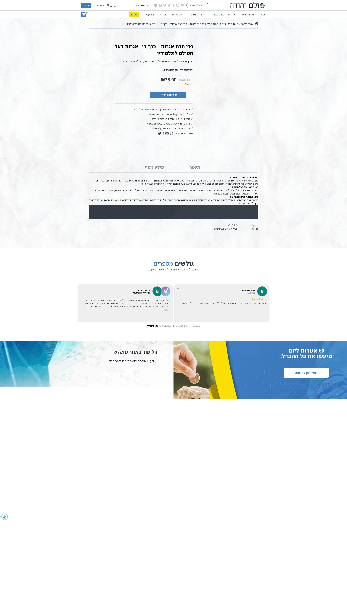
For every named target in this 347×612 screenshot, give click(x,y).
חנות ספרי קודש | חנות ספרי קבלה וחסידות (214, 24)
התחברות (100, 5)
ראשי (263, 14)
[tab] (195, 167)
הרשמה (86, 5)
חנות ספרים (178, 14)
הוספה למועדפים (197, 5)
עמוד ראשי (247, 24)
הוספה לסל (168, 94)
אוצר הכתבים (197, 14)
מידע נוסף (154, 167)
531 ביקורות (152, 325)
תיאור (195, 167)
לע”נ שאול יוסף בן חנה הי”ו (134, 361)
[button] (4, 516)
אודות (163, 14)
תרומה (134, 14)
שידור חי (223, 14)
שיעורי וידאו (248, 14)
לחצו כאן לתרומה (306, 373)
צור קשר (149, 14)
